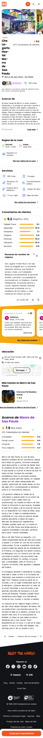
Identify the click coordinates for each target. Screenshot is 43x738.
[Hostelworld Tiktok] (35, 666)
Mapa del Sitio (30, 722)
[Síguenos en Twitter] (13, 666)
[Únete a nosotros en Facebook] (8, 666)
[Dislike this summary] (38, 300)
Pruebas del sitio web (15, 722)
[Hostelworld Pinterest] (30, 666)
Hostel (5, 37)
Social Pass (21, 688)
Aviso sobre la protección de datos (21, 711)
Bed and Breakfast (32, 683)
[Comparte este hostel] (39, 33)
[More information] (37, 255)
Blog (5, 683)
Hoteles (20, 683)
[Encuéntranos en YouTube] (24, 666)
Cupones (30, 716)
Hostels (12, 683)
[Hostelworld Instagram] (19, 666)
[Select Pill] (28, 4)
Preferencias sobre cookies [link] (21, 727)
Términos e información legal (14, 716)
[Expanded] (5, 636)
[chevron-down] (33, 430)
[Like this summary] (33, 300)
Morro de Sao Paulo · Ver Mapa (19, 77)
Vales (38, 716)
